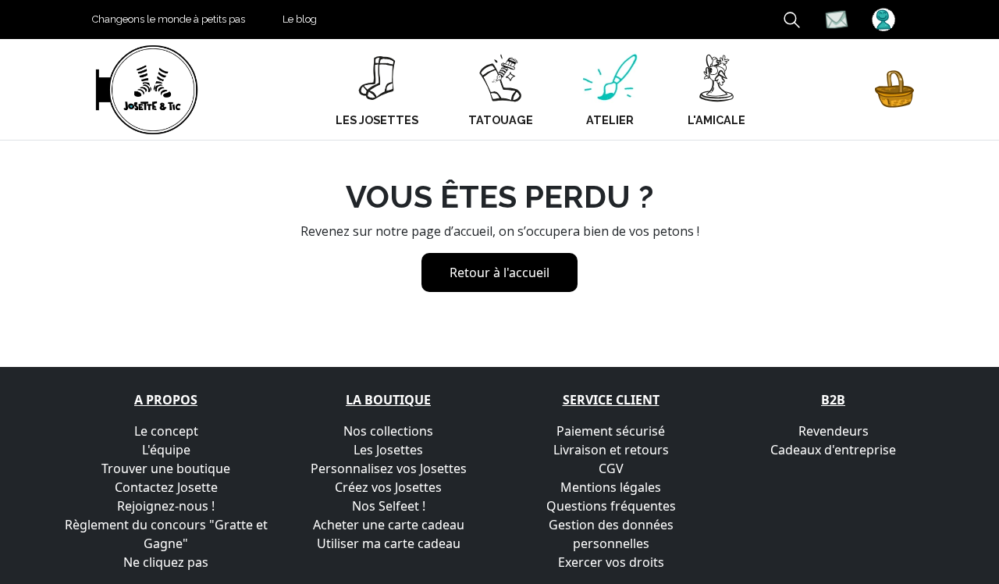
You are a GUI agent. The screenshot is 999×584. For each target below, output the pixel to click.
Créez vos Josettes (388, 487)
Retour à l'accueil (499, 272)
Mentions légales (610, 487)
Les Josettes (388, 449)
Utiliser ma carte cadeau (388, 543)
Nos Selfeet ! (388, 506)
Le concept (166, 431)
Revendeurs (833, 431)
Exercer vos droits (611, 562)
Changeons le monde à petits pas (168, 19)
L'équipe (166, 449)
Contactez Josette (166, 487)
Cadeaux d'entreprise (833, 449)
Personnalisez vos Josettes (389, 468)
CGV (611, 468)
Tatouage (500, 119)
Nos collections (388, 431)
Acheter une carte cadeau (388, 524)
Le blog (300, 19)
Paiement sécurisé (610, 431)
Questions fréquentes (611, 506)
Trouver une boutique (165, 468)
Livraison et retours (611, 449)
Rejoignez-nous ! (166, 506)
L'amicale (716, 119)
